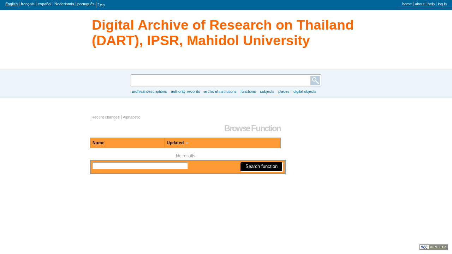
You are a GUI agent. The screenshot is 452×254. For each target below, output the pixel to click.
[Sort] (187, 142)
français (28, 4)
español (44, 4)
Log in (442, 4)
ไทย (101, 5)
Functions (248, 91)
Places (284, 91)
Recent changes (105, 117)
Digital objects (304, 91)
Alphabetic (132, 117)
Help (431, 4)
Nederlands (64, 4)
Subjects (267, 91)
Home (407, 4)
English (11, 4)
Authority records (185, 91)
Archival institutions (220, 91)
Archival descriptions (149, 91)
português (86, 4)
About (419, 4)
